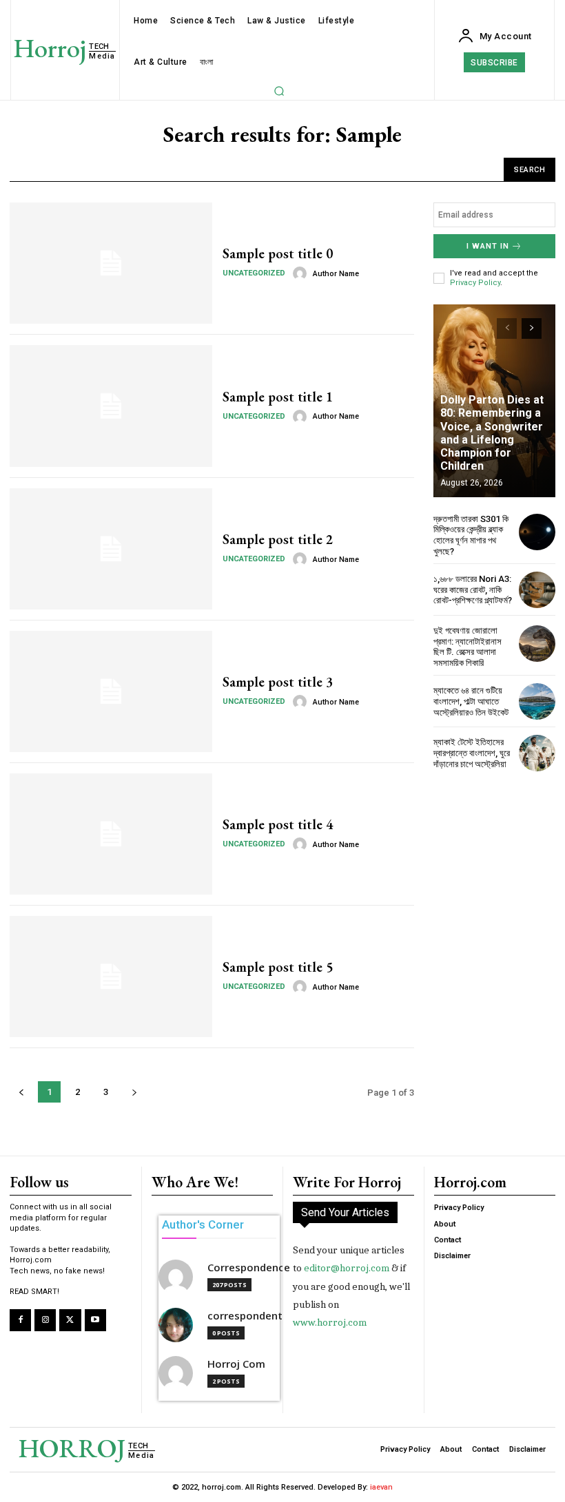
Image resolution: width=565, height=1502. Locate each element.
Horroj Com (236, 1363)
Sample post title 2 (278, 539)
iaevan (381, 1487)
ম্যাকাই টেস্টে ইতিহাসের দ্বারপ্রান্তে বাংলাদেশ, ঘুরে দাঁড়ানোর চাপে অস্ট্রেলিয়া (471, 753)
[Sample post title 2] (111, 548)
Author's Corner (203, 1224)
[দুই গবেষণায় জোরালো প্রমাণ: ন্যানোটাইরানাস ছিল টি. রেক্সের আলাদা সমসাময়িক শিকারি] (537, 643)
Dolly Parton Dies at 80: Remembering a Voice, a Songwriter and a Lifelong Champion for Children (492, 432)
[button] (279, 91)
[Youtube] (95, 1320)
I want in (487, 246)
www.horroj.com (330, 1322)
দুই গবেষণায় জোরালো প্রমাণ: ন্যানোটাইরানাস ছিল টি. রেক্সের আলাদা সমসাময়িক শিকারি (467, 646)
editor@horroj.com (346, 1268)
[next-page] (532, 328)
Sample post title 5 (278, 967)
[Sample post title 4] (111, 834)
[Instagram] (45, 1320)
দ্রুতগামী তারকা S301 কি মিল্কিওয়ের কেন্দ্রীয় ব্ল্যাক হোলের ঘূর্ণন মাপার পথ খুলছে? (470, 535)
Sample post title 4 (278, 824)
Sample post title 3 (278, 682)
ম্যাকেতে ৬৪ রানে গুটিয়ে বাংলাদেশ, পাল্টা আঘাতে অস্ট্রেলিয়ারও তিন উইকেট (470, 701)
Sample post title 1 (278, 397)
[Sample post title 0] (111, 263)
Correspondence (248, 1267)
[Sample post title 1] (111, 405)
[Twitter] (70, 1320)
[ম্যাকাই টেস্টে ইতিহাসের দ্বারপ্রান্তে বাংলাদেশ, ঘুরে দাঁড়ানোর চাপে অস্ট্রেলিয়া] (537, 753)
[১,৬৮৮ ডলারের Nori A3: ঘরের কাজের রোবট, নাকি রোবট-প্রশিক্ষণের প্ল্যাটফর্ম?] (537, 590)
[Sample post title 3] (111, 691)
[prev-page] (507, 328)
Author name (336, 273)
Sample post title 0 (278, 253)
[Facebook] (20, 1320)
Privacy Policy (475, 282)
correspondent (244, 1315)
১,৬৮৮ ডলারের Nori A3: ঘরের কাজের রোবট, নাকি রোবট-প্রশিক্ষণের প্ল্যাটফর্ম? (472, 589)
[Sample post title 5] (111, 976)
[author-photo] (302, 273)
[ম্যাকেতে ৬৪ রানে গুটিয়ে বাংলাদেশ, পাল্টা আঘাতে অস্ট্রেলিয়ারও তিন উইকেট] (537, 701)
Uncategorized (254, 273)
